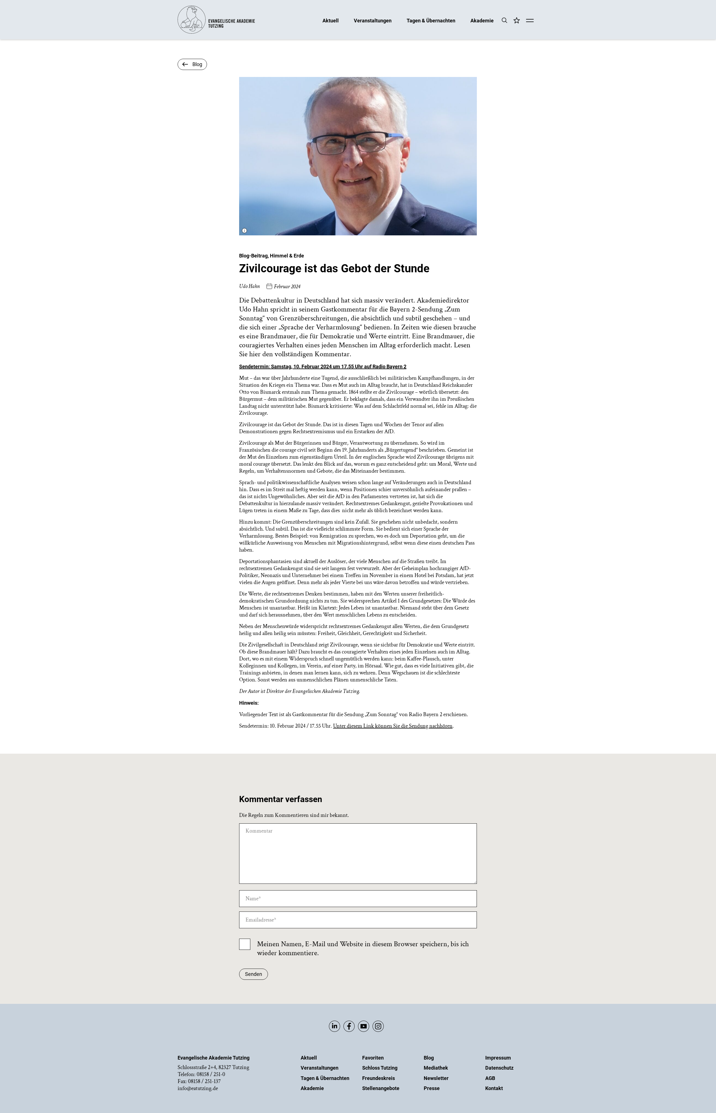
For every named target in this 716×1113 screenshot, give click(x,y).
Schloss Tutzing (379, 1068)
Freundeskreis (378, 1078)
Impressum (498, 1058)
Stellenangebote (380, 1088)
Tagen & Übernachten (431, 20)
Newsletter (436, 1078)
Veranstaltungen (373, 20)
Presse (432, 1088)
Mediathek (436, 1068)
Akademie (482, 20)
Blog (429, 1058)
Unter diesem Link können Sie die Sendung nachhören (393, 726)
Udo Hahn (249, 286)
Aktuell (330, 20)
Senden (253, 974)
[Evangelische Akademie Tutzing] (216, 32)
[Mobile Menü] (530, 21)
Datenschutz (499, 1068)
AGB (490, 1078)
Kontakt (494, 1088)
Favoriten (373, 1058)
